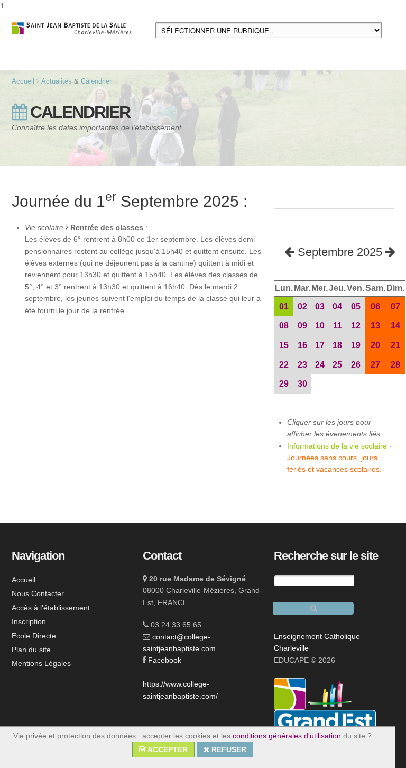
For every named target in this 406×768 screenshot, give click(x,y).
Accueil (23, 81)
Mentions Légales (41, 663)
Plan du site (31, 649)
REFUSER (227, 749)
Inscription (29, 621)
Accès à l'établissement (51, 608)
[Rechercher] (313, 608)
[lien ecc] (291, 693)
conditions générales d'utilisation (287, 736)
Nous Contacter (38, 593)
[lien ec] (330, 693)
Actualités (56, 81)
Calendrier (96, 81)
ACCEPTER (167, 749)
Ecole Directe (34, 636)
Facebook (164, 660)
